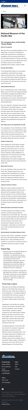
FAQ (16, 366)
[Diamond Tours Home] (10, 5)
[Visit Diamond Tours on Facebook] (3, 389)
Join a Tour (5, 380)
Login (3, 1)
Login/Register (6, 373)
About (16, 364)
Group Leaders (6, 364)
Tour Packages (6, 382)
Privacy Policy (6, 404)
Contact (17, 369)
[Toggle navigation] (25, 5)
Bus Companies (6, 366)
